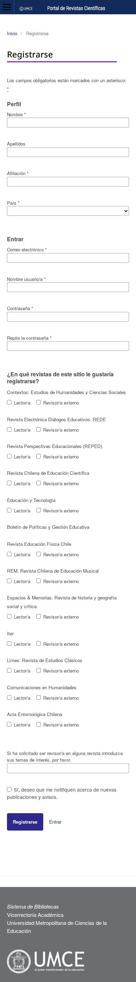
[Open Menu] (7, 7)
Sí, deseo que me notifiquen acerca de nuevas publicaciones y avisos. (61, 793)
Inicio (12, 33)
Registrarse (25, 821)
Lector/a (21, 402)
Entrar (55, 821)
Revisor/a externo (60, 402)
